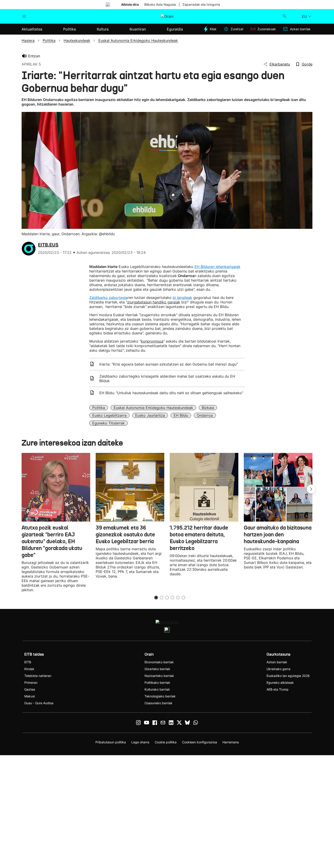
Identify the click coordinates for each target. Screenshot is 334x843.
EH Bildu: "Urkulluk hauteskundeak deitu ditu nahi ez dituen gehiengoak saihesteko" (171, 393)
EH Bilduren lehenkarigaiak (217, 266)
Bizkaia (208, 407)
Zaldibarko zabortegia (108, 297)
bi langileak (182, 297)
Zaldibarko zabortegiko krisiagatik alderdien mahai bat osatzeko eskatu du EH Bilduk (167, 378)
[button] (311, 489)
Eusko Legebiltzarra (109, 415)
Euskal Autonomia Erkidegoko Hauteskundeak (153, 407)
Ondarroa (205, 415)
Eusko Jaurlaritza (150, 415)
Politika (98, 407)
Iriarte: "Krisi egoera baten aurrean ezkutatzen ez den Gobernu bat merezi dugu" (168, 364)
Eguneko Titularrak (108, 423)
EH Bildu (181, 415)
